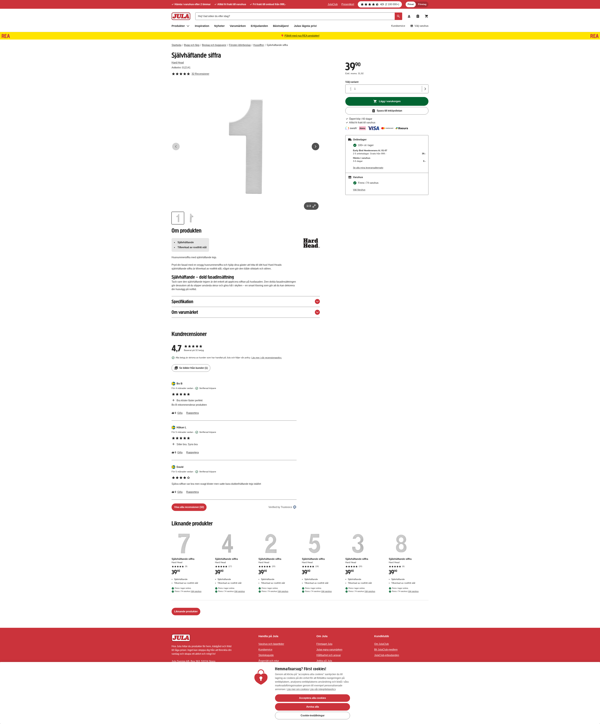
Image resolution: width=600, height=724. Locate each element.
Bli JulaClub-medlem (386, 649)
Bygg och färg (191, 45)
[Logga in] (409, 16)
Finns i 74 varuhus (188, 591)
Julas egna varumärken (329, 649)
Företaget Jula (324, 644)
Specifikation (182, 301)
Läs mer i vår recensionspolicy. (266, 357)
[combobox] (298, 16)
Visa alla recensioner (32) (189, 507)
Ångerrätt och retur (268, 660)
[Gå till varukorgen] (426, 16)
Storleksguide (266, 655)
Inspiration (202, 25)
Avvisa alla (312, 706)
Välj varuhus (421, 26)
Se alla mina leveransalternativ (368, 167)
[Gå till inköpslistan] (418, 16)
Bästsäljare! (281, 25)
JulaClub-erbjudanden (386, 655)
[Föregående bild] (176, 146)
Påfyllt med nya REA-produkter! (302, 35)
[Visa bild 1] (178, 218)
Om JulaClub (381, 644)
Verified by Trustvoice (280, 507)
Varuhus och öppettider (271, 644)
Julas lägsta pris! (305, 25)
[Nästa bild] (315, 146)
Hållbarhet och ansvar (328, 655)
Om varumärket (185, 312)
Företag (422, 4)
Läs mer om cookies (298, 689)
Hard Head (178, 62)
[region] (300, 693)
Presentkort (347, 4)
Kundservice (398, 26)
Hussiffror (258, 45)
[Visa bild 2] (191, 218)
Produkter (178, 25)
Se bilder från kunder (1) (193, 368)
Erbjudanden (259, 25)
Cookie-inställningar (313, 715)
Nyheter (219, 25)
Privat (411, 4)
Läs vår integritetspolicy (323, 689)
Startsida (176, 45)
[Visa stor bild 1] (245, 146)
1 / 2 (309, 206)
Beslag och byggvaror (214, 45)
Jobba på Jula (324, 660)
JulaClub (333, 4)
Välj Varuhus (359, 189)
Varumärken (238, 25)
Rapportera (192, 413)
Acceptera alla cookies (312, 698)
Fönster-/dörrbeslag (240, 45)
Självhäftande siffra (277, 45)
